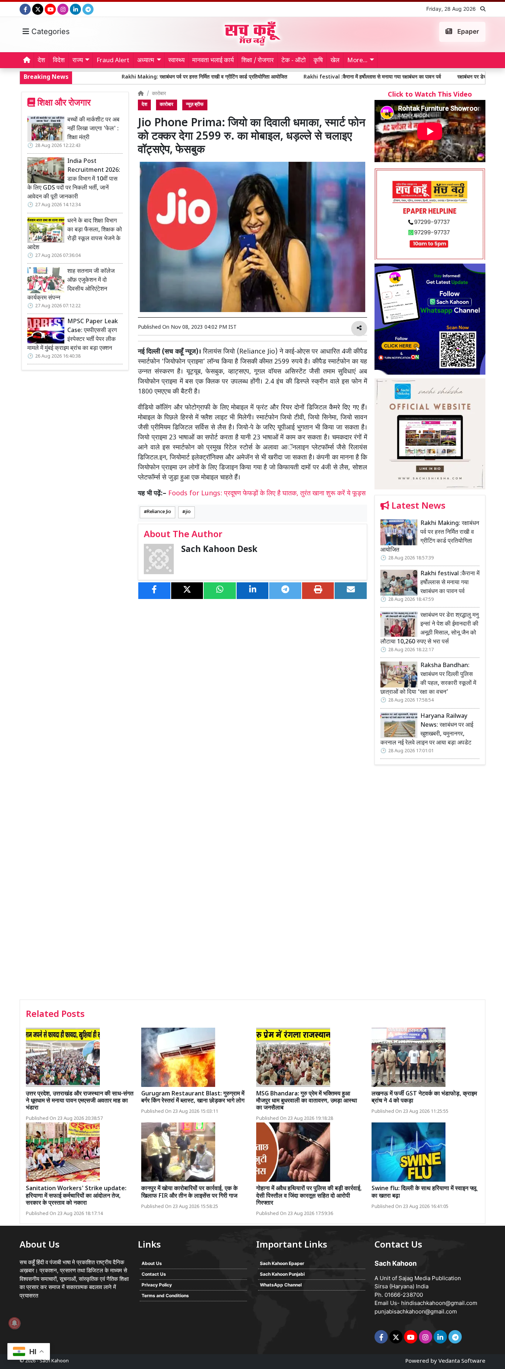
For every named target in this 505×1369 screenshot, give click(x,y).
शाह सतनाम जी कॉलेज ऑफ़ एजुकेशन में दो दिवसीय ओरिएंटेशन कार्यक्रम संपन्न (71, 285)
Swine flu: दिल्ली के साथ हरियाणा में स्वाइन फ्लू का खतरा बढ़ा (424, 1192)
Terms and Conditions (165, 1295)
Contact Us (154, 1274)
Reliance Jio (159, 512)
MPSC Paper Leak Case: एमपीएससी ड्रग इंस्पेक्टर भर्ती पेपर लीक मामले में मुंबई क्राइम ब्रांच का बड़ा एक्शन (72, 335)
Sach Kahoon (54, 1361)
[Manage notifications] (14, 1323)
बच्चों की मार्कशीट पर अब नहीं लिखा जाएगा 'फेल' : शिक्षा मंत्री (93, 129)
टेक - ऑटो (293, 61)
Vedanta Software (461, 1361)
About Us (152, 1263)
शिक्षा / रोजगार (257, 61)
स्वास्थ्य (176, 61)
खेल (335, 61)
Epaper (467, 31)
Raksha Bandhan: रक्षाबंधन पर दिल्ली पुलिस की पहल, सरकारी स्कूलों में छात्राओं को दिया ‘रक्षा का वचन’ (428, 679)
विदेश (59, 61)
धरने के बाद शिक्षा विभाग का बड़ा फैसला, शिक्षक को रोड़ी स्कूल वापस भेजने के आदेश (74, 234)
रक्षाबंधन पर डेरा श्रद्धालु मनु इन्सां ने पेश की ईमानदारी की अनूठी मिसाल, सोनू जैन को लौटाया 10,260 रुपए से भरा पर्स (429, 629)
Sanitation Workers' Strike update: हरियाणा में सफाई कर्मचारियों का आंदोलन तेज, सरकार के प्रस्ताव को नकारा (76, 1196)
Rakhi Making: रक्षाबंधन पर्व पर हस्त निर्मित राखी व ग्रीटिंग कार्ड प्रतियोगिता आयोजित (134, 77)
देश (41, 61)
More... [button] (357, 61)
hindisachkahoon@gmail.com (439, 1302)
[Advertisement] (429, 885)
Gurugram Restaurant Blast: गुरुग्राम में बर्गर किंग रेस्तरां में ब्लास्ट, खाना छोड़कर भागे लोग (192, 1097)
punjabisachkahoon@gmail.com (415, 1311)
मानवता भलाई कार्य (213, 61)
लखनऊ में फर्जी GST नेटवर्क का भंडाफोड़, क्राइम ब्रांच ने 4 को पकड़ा (424, 1097)
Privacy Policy (157, 1285)
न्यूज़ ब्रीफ (195, 105)
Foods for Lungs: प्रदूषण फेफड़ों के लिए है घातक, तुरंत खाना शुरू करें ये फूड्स (267, 493)
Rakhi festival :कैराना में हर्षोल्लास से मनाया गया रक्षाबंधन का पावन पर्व (301, 77)
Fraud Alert (112, 61)
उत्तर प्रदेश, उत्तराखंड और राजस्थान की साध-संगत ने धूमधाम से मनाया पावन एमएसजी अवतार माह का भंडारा (79, 1101)
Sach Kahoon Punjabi (282, 1274)
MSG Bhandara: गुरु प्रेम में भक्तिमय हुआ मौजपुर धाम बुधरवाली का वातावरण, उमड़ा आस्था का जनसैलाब (306, 1101)
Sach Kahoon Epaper (282, 1263)
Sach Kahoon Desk (219, 550)
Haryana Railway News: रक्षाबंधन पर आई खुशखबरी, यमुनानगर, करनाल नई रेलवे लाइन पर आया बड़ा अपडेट (426, 730)
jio (188, 512)
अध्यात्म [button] (145, 61)
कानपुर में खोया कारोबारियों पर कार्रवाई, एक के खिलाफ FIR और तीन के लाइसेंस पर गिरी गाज (189, 1192)
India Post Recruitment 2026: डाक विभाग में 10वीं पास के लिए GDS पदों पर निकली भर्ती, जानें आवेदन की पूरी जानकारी (73, 179)
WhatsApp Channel (281, 1285)
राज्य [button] (77, 61)
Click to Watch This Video (430, 95)
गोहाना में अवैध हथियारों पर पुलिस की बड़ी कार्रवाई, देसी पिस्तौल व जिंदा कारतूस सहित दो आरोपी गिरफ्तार (309, 1196)
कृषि (318, 61)
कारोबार (159, 93)
